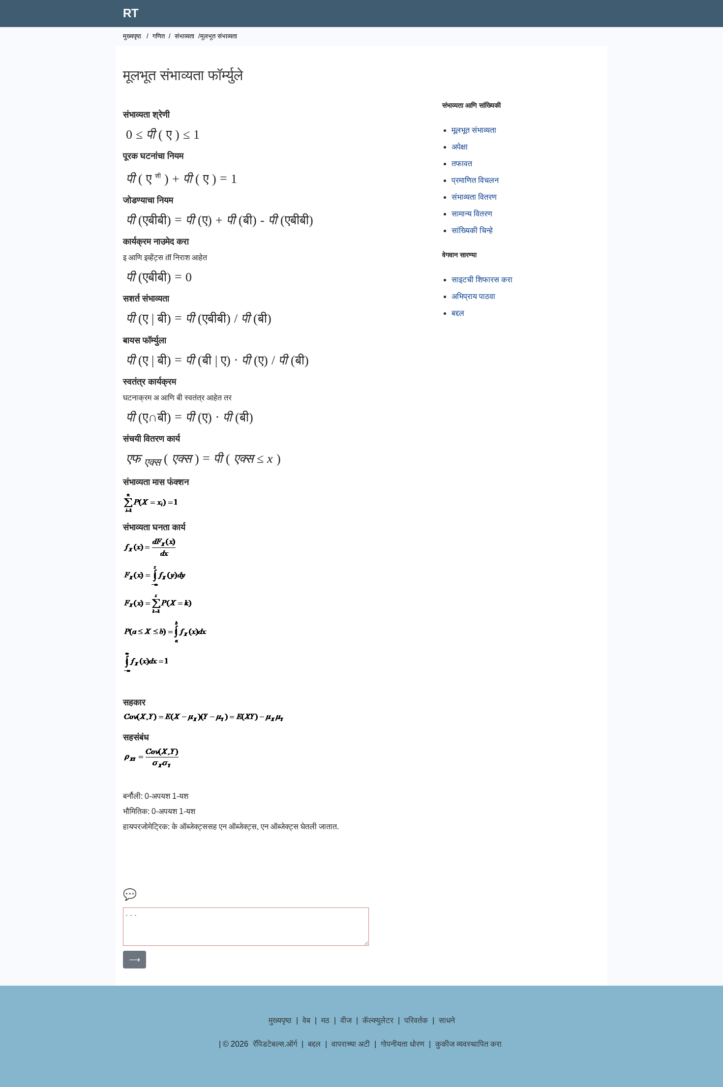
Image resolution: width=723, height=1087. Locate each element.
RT (131, 13)
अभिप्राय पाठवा (473, 296)
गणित (158, 36)
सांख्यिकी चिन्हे (472, 230)
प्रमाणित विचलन (475, 180)
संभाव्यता (184, 36)
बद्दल (458, 313)
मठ (325, 1020)
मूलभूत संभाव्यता (474, 130)
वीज (346, 1020)
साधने (447, 1020)
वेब (306, 1020)
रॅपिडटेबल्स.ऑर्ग (275, 1044)
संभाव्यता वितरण (474, 197)
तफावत (462, 163)
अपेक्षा (460, 147)
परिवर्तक (416, 1020)
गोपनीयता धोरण (402, 1044)
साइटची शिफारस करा (482, 279)
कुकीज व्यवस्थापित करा (468, 1044)
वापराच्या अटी (350, 1044)
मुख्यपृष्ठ (132, 36)
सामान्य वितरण (472, 214)
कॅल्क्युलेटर (377, 1020)
